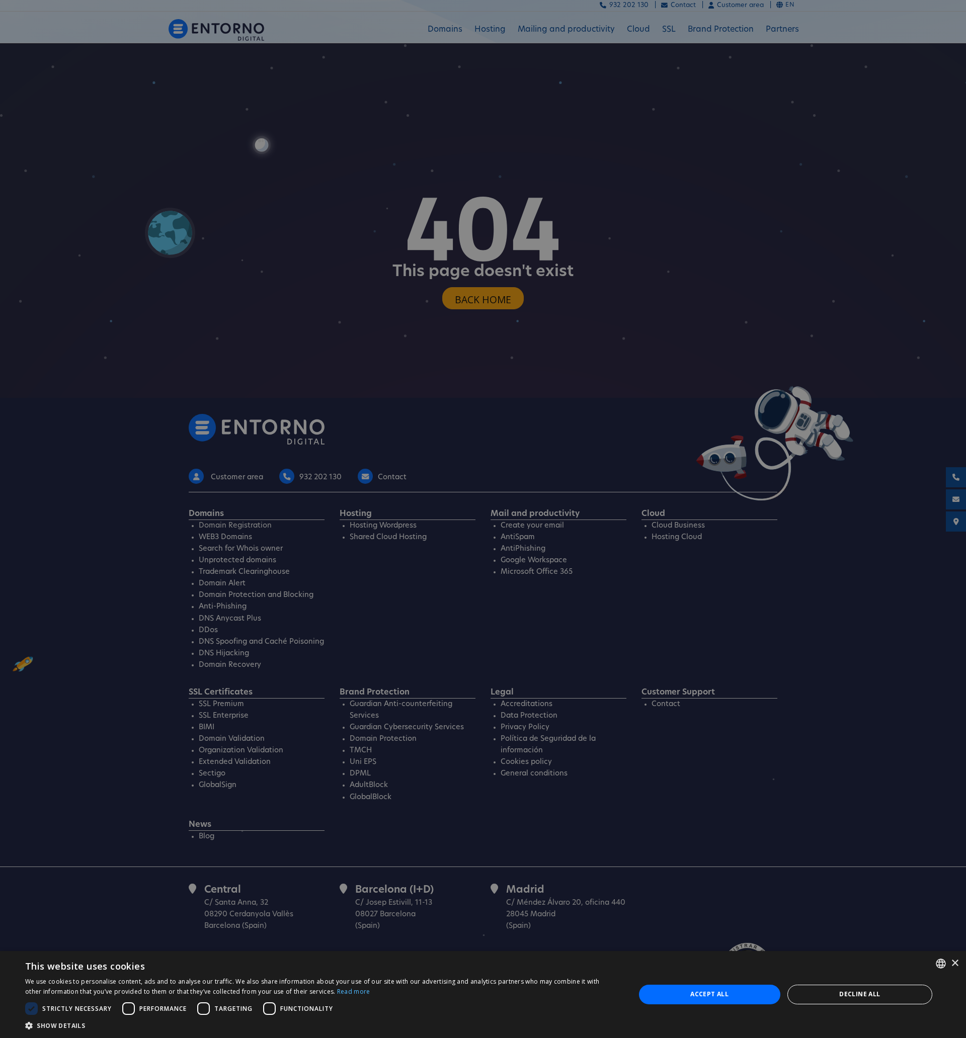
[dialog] (483, 994)
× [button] (954, 963)
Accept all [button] (709, 994)
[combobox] (941, 964)
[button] (321, 1025)
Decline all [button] (859, 994)
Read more (353, 991)
